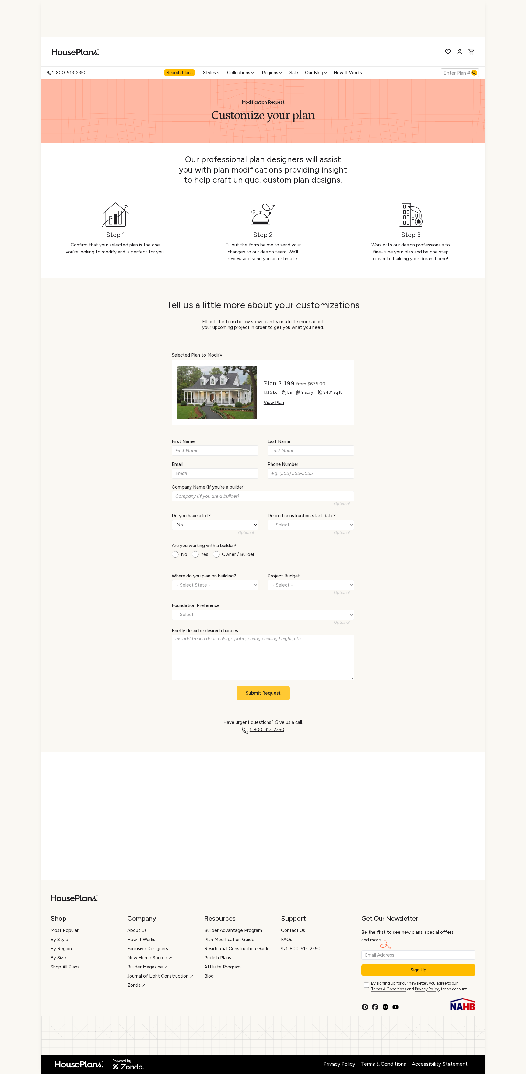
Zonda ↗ (136, 985)
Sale (293, 72)
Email (177, 464)
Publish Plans (217, 958)
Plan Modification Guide (229, 939)
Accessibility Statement (440, 1064)
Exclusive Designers (147, 948)
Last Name (279, 441)
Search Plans (180, 72)
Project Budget (284, 576)
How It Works (348, 72)
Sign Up (418, 970)
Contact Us (293, 930)
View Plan (274, 402)
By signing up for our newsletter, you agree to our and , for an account (419, 986)
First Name (183, 441)
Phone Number (283, 464)
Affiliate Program (222, 967)
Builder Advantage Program (233, 930)
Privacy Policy (427, 989)
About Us (137, 930)
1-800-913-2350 (69, 72)
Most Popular (65, 930)
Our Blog (314, 72)
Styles (209, 72)
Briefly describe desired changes (205, 630)
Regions (270, 72)
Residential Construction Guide (237, 948)
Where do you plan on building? (204, 576)
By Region (61, 948)
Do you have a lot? (191, 515)
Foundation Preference (195, 605)
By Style (59, 939)
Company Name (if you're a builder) (208, 487)
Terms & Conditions (388, 989)
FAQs (286, 939)
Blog (209, 976)
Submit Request (263, 693)
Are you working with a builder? (204, 545)
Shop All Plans (65, 967)
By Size (58, 958)
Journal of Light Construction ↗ (160, 976)
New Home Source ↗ (149, 958)
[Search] (474, 73)
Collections (238, 72)
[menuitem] (180, 73)
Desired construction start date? (302, 515)
